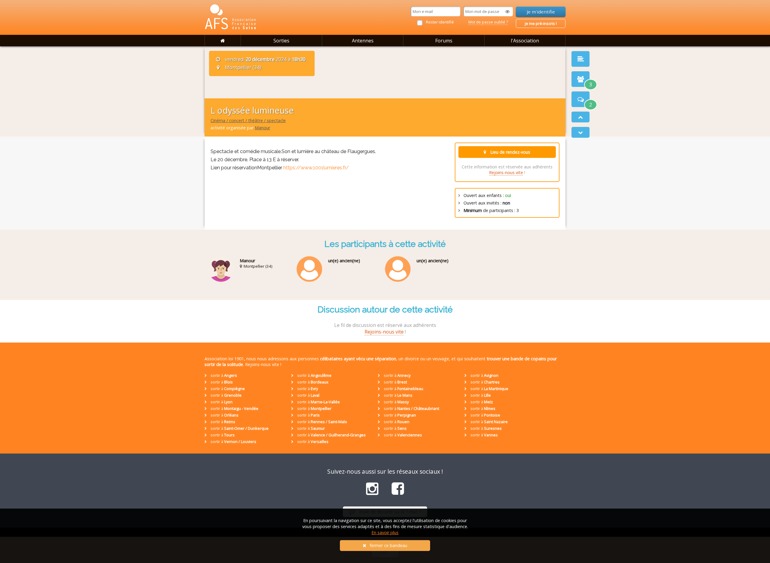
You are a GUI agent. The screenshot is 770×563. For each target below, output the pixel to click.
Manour (262, 128)
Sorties (281, 40)
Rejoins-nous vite (506, 172)
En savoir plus (385, 532)
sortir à (223, 375)
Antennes (363, 40)
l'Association (525, 40)
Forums (443, 40)
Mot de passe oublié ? (488, 22)
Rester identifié (440, 22)
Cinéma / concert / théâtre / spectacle (248, 120)
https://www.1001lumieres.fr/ (316, 168)
